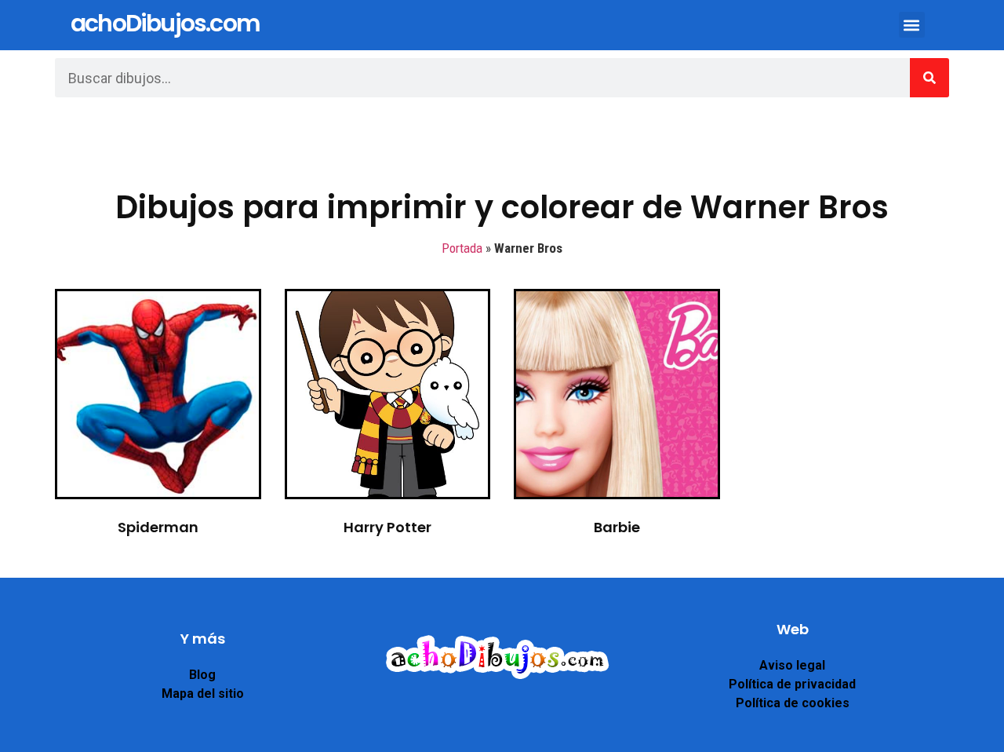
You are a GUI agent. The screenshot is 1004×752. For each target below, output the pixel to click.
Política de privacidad (792, 684)
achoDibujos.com (165, 23)
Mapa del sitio (203, 693)
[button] (912, 25)
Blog (202, 674)
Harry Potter (387, 527)
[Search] (929, 77)
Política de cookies (792, 702)
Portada (462, 248)
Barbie (617, 527)
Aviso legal (792, 665)
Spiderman (158, 527)
